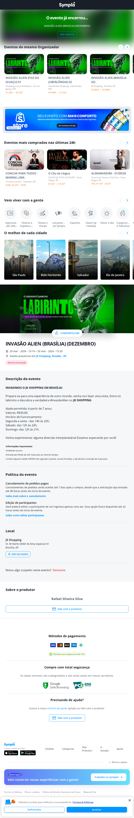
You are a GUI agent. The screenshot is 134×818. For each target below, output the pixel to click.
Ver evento (67, 34)
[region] (67, 807)
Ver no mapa (19, 554)
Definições (34, 809)
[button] (10, 802)
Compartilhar (69, 333)
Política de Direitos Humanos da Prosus (61, 792)
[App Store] (11, 752)
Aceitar (96, 809)
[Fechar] (129, 800)
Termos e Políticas (13, 792)
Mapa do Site (89, 792)
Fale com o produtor (70, 609)
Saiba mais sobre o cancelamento (26, 496)
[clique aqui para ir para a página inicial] (67, 4)
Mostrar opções (119, 762)
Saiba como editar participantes (25, 515)
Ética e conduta (32, 792)
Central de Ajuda (57, 708)
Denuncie (59, 570)
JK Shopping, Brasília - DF (51, 356)
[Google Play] (28, 752)
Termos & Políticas (82, 802)
